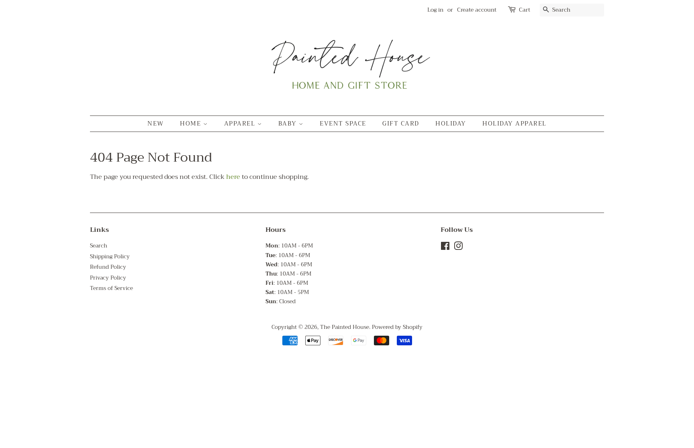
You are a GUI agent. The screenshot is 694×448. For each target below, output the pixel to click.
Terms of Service (111, 288)
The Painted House (344, 327)
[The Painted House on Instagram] (458, 247)
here (233, 176)
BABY (288, 123)
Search (98, 245)
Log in (435, 9)
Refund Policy (108, 267)
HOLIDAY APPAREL (514, 123)
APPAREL (240, 123)
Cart (524, 9)
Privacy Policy (108, 277)
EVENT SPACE (343, 123)
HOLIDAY (450, 123)
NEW (155, 123)
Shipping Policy (110, 256)
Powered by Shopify (397, 327)
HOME (191, 123)
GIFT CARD (400, 123)
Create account (476, 9)
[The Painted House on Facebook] (445, 247)
